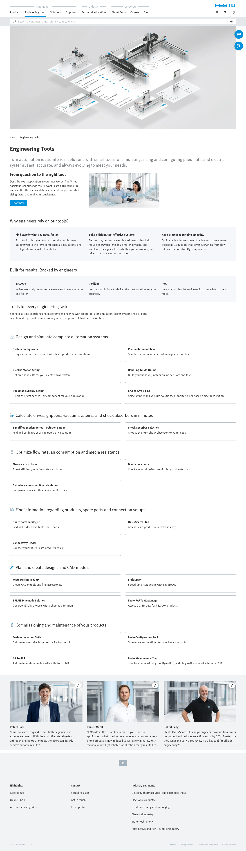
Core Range (17, 792)
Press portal (78, 807)
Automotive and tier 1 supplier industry (155, 829)
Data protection (187, 844)
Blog (146, 12)
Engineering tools (35, 12)
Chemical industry (142, 814)
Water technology (142, 821)
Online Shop (17, 800)
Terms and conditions (208, 844)
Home (13, 137)
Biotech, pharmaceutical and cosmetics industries (160, 792)
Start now (18, 203)
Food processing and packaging (151, 807)
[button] (123, 337)
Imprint (173, 844)
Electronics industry (143, 800)
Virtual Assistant (80, 792)
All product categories (23, 807)
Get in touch (78, 800)
